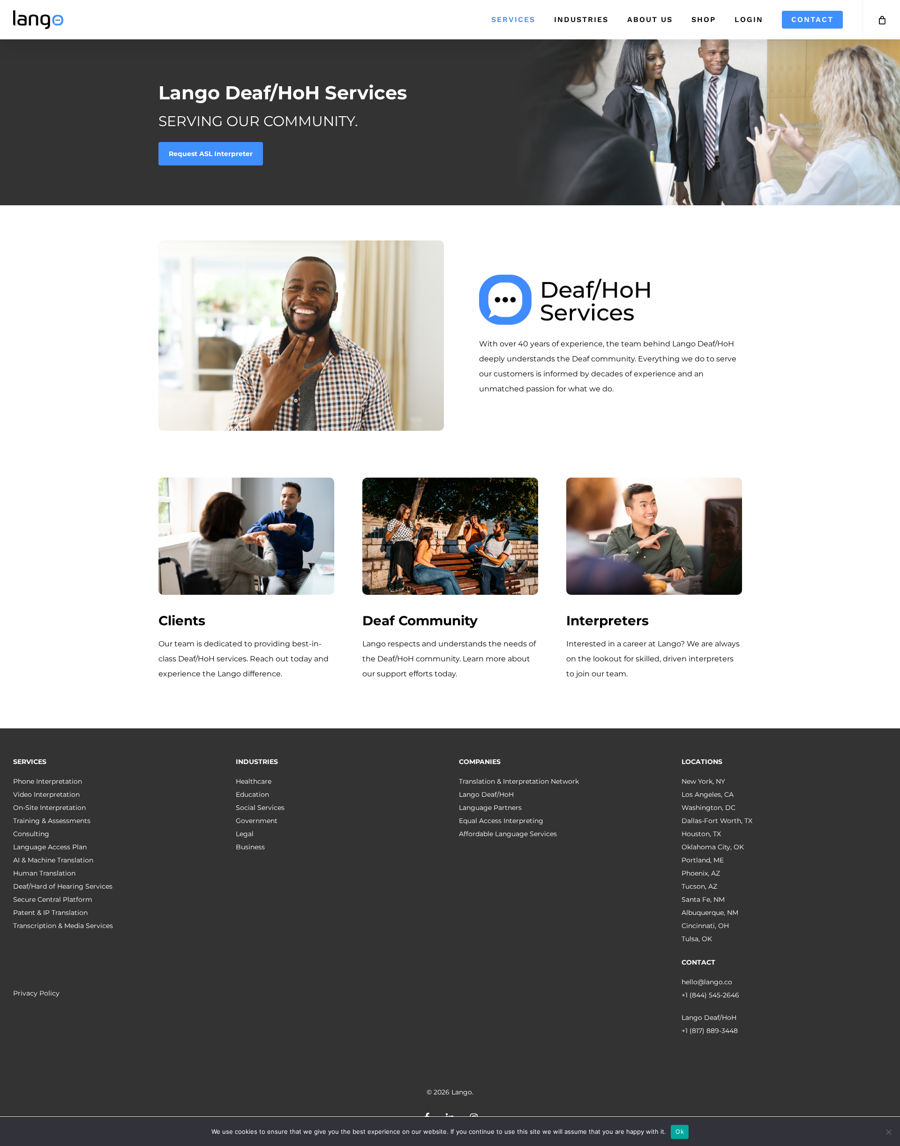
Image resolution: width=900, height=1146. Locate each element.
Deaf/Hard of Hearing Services (62, 886)
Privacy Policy (36, 993)
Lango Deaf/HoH (486, 794)
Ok (679, 1131)
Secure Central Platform (52, 899)
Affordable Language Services (508, 834)
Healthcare (253, 781)
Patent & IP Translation (50, 912)
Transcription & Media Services (63, 925)
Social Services (260, 807)
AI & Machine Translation (53, 860)
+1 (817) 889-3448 (710, 1030)
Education (252, 794)
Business (250, 847)
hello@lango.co (707, 982)
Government (257, 820)
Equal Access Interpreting (501, 820)
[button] (210, 153)
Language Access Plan (50, 847)
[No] (888, 1132)
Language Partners (490, 807)
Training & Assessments (51, 820)
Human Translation (44, 873)
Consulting (31, 834)
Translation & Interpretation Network (519, 781)
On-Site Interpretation (49, 807)
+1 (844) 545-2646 (710, 995)
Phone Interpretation (47, 781)
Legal (245, 834)
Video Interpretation (46, 794)
